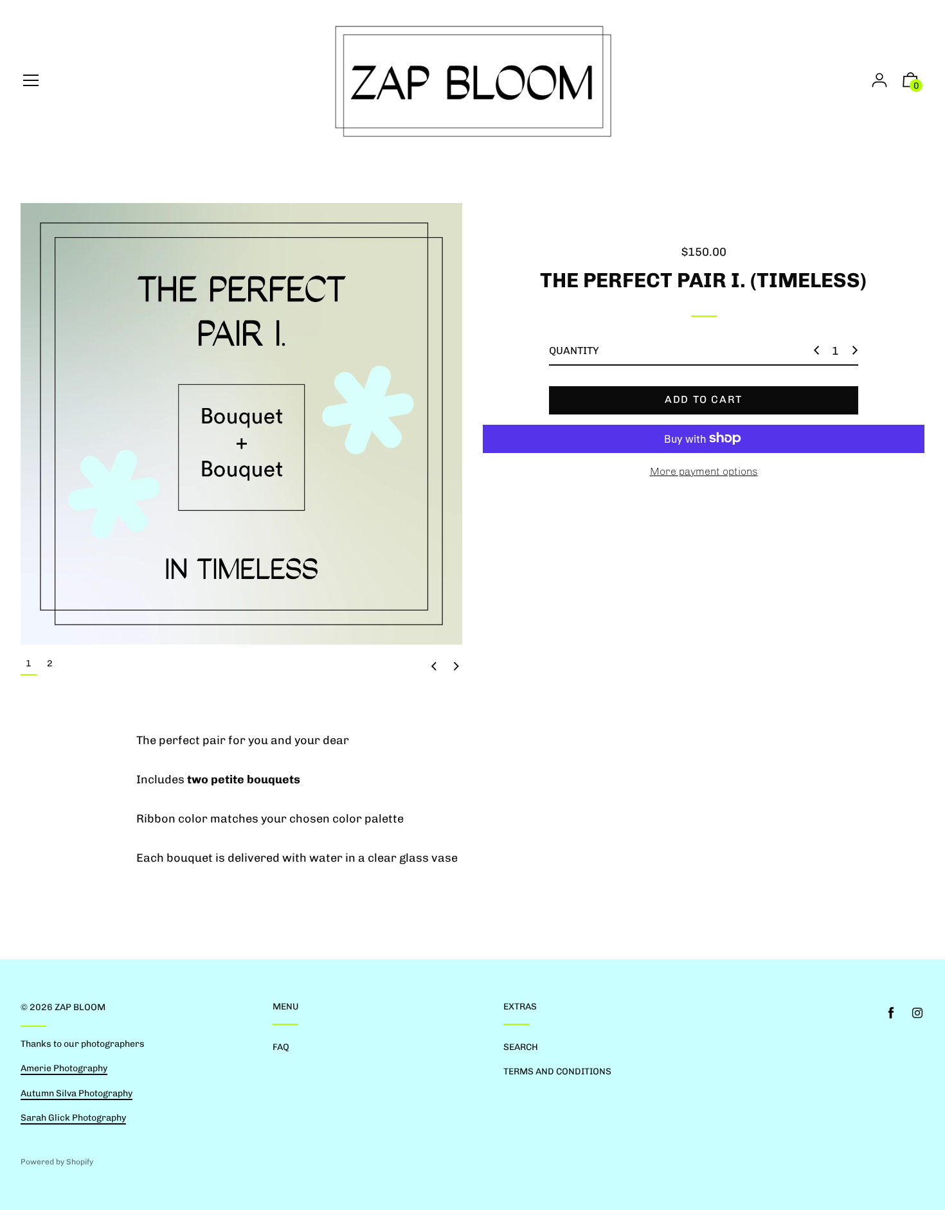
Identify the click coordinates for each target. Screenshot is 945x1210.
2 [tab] (50, 663)
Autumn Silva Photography (76, 1093)
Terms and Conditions (557, 1071)
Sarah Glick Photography (73, 1117)
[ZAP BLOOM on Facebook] (891, 1013)
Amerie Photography (64, 1068)
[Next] (456, 666)
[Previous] (434, 666)
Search (520, 1047)
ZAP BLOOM (80, 1007)
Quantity (574, 350)
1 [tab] (29, 663)
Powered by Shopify (57, 1161)
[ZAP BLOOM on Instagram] (917, 1013)
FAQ (281, 1047)
